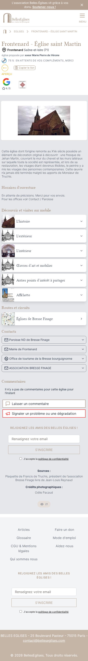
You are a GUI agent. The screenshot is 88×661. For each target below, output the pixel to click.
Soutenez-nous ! (44, 7)
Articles (24, 530)
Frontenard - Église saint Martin (54, 31)
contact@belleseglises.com (44, 640)
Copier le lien (27, 67)
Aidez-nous (64, 546)
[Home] (5, 32)
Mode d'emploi (64, 538)
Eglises (19, 31)
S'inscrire (44, 450)
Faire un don (64, 530)
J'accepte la (46, 458)
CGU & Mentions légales (23, 548)
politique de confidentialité (53, 458)
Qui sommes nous (23, 559)
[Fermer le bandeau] (82, 5)
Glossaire (24, 538)
